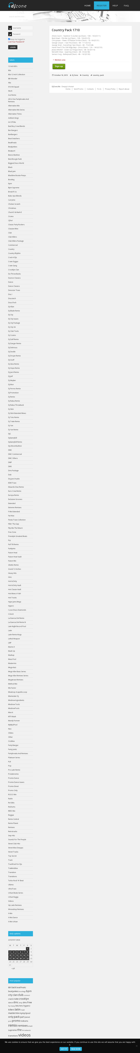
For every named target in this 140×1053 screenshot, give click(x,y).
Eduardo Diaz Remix (16, 487)
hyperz (27, 1005)
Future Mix (12, 561)
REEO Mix (11, 811)
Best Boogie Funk (15, 159)
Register (102, 5)
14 (24, 955)
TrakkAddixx (13, 868)
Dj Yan (10, 425)
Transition (12, 872)
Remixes (11, 827)
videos (24, 1035)
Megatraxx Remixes (15, 680)
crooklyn (24, 998)
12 (17, 955)
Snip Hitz (11, 835)
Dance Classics (14, 286)
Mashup (11, 655)
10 (10, 955)
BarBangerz (12, 134)
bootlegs (22, 991)
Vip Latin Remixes (15, 905)
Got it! (64, 1049)
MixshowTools (13, 708)
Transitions (12, 876)
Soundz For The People (17, 839)
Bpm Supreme (13, 187)
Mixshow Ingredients (16, 700)
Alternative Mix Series (16, 110)
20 (21, 958)
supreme (12, 1030)
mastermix (13, 1013)
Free (29, 1002)
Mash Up (11, 651)
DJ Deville (11, 351)
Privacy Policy (110, 89)
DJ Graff (11, 360)
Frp (9, 540)
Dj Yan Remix (13, 429)
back (13, 987)
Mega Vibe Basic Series (17, 671)
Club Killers (12, 237)
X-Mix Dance (13, 917)
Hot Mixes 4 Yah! (14, 593)
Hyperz (11, 606)
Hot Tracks (12, 597)
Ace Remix (12, 95)
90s (9, 83)
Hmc (10, 577)
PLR (9, 762)
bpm (10, 183)
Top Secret (12, 856)
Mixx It (10, 712)
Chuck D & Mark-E (15, 212)
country (96, 75)
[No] (136, 1046)
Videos (11, 901)
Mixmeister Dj (13, 696)
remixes (22, 1025)
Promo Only (13, 790)
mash (23, 1010)
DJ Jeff (10, 376)
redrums (24, 1021)
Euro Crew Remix (14, 491)
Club (10, 233)
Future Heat (12, 552)
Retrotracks (12, 831)
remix (12, 1025)
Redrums (11, 807)
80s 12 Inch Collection (16, 74)
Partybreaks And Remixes (18, 753)
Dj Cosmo (12, 335)
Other (10, 737)
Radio (10, 798)
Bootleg (11, 179)
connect (27, 995)
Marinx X (11, 647)
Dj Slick (11, 409)
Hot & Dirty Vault (14, 585)
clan (15, 994)
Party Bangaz (13, 745)
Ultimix (11, 884)
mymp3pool (24, 1013)
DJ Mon (11, 384)
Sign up (59, 66)
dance (10, 1002)
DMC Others (13, 458)
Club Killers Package (16, 241)
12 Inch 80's (12, 66)
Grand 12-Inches (14, 569)
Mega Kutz (12, 667)
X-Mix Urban (13, 921)
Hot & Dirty (12, 581)
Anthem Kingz (13, 118)
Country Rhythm (14, 253)
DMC (10, 450)
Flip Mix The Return (15, 528)
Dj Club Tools (13, 331)
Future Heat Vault (14, 557)
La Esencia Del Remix (16, 618)
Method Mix (12, 684)
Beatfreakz (12, 142)
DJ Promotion (13, 393)
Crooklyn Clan (13, 270)
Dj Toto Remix (13, 417)
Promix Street (13, 786)
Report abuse (124, 89)
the (19, 1030)
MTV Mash (12, 716)
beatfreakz (21, 987)
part (22, 1016)
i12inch (11, 614)
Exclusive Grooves (15, 499)
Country (11, 249)
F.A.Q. (126, 5)
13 (21, 955)
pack (17, 1017)
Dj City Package (14, 323)
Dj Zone (75, 75)
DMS (10, 466)
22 (28, 958)
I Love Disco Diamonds (17, 610)
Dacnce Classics (14, 278)
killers (11, 1009)
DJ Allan (11, 306)
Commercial (13, 245)
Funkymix (11, 548)
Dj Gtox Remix (13, 364)
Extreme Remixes (14, 507)
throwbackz (26, 1030)
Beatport (11, 151)
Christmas (12, 208)
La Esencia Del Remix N (17, 622)
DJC (9, 434)
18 (13, 958)
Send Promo (78, 89)
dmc (15, 1002)
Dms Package (13, 470)
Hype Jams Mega (14, 602)
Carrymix (11, 200)
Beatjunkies (12, 147)
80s (9, 70)
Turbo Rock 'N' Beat (16, 880)
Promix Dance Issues (16, 782)
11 (13, 955)
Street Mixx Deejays (15, 848)
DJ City (10, 315)
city (10, 994)
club (20, 995)
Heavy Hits (12, 573)
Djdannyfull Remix (15, 442)
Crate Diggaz (13, 261)
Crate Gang (12, 265)
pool (9, 1021)
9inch (10, 91)
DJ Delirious (12, 347)
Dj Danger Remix (14, 343)
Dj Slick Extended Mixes (17, 413)
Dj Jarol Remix (13, 372)
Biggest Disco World (16, 163)
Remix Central (13, 819)
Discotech (12, 298)
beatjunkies (13, 991)
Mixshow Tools (14, 704)
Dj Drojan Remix (14, 356)
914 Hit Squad (13, 87)
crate (15, 998)
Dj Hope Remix (14, 368)
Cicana (10, 216)
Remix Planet (13, 823)
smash (30, 1026)
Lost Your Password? (16, 42)
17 (10, 958)
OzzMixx (11, 741)
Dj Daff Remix (13, 339)
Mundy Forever (14, 720)
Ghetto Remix (13, 565)
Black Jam (12, 171)
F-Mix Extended (14, 511)
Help (115, 5)
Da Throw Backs (14, 274)
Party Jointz (12, 749)
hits (17, 1005)
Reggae (11, 815)
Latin (10, 630)
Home (87, 5)
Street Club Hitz (14, 843)
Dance (10, 282)
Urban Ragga (13, 897)
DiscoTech (12, 302)
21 (24, 958)
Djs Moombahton (15, 446)
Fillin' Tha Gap (13, 524)
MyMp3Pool (12, 725)
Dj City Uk (12, 327)
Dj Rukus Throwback (16, 405)
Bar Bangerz (13, 130)
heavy (13, 1006)
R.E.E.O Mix (12, 794)
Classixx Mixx (13, 229)
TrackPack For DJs (15, 864)
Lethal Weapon (14, 639)
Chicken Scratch (14, 204)
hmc (21, 1005)
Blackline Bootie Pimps (17, 175)
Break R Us (12, 192)
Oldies (10, 733)
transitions (13, 1035)
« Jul (13, 968)
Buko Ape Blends (14, 196)
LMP (9, 643)
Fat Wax (11, 516)
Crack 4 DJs (12, 257)
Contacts (90, 89)
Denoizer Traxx (14, 290)
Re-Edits (11, 803)
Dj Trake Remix (14, 421)
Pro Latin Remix (14, 770)
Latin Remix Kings (14, 634)
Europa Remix (13, 495)
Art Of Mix (12, 122)
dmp (20, 1003)
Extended (11, 503)
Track (10, 860)
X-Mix (10, 913)
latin (18, 1009)
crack (10, 999)
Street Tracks (13, 852)
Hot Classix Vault (14, 589)
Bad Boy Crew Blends (16, 126)
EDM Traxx (12, 483)
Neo (9, 729)
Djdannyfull (12, 438)
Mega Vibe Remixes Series (18, 675)
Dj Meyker (12, 380)
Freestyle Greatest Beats (17, 536)
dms (25, 1002)
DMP (10, 462)
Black (10, 167)
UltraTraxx (12, 889)
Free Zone (12, 532)
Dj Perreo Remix (14, 388)
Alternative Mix (14, 106)
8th (9, 987)
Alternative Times (15, 114)
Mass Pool (12, 659)
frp (9, 1006)
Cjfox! (10, 220)
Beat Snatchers (14, 138)
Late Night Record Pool (17, 626)
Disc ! (10, 294)
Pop (9, 766)
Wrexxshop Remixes (16, 909)
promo (16, 1020)
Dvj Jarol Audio (14, 479)
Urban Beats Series (15, 893)
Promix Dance (13, 778)
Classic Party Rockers (16, 224)
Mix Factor (12, 688)
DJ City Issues (13, 319)
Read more (75, 1049)
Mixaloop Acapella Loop (17, 692)
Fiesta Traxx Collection (17, 520)
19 (17, 958)
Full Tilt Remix (13, 544)
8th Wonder (12, 78)
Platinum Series (14, 757)
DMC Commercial (15, 454)
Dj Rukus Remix (14, 401)
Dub (9, 474)
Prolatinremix (13, 774)
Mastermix (12, 663)
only (10, 1016)
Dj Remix (11, 397)
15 (28, 955)
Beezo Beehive (14, 155)
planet (27, 1017)
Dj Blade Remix (14, 311)
